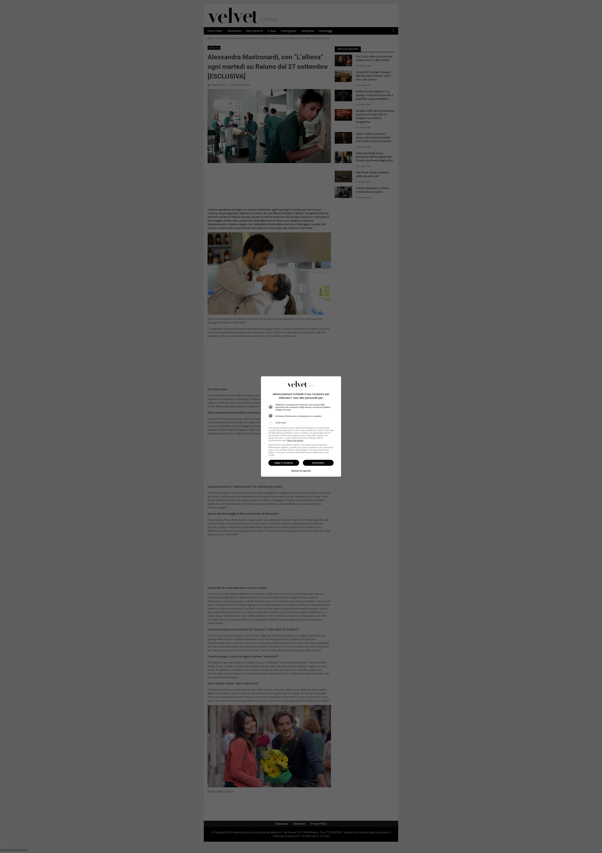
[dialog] (301, 426)
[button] (301, 422)
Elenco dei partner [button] (295, 440)
